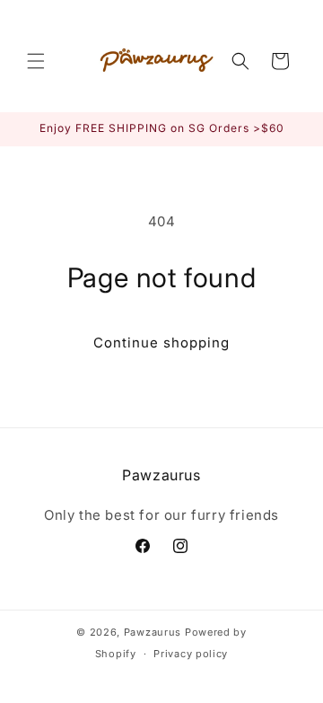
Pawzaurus (152, 632)
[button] (36, 61)
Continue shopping (161, 342)
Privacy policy (190, 653)
